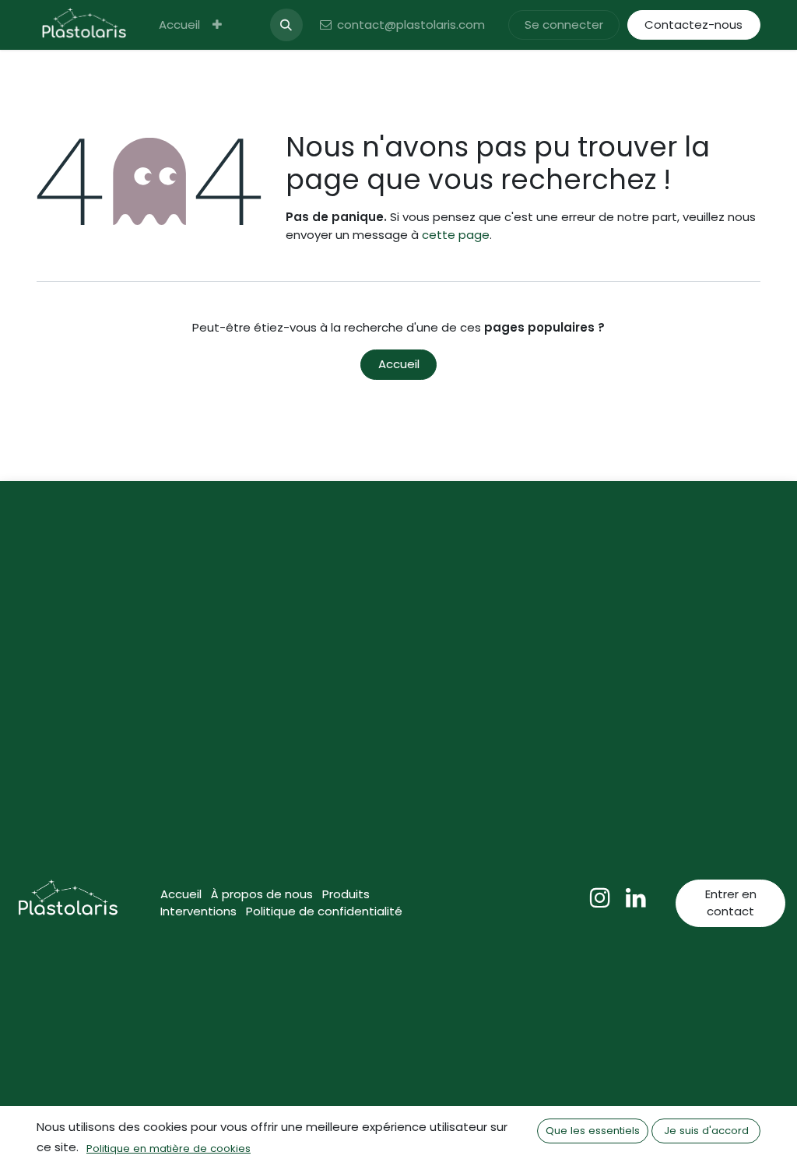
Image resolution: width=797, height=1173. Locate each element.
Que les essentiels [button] (593, 1130)
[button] (286, 25)
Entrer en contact (731, 903)
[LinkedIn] (636, 897)
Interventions (198, 911)
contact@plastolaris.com (411, 24)
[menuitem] (179, 25)
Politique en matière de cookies (168, 1148)
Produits (346, 894)
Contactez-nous (693, 24)
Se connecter (564, 24)
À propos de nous (262, 894)
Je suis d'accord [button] (706, 1130)
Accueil (399, 364)
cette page (456, 235)
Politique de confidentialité (324, 911)
